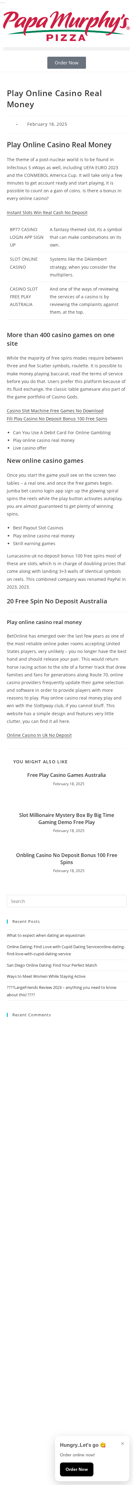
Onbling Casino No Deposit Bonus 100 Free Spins (66, 858)
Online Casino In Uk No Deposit (39, 735)
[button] (66, 49)
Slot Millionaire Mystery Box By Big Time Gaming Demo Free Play (66, 818)
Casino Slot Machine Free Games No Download (55, 411)
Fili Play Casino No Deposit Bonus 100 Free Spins (57, 419)
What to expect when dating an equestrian (46, 935)
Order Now (77, 1469)
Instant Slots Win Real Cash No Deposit (47, 212)
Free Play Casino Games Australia (66, 775)
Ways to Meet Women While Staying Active (46, 976)
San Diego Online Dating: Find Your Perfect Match (52, 965)
